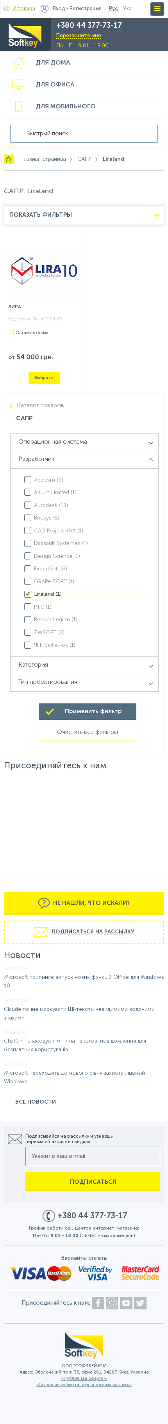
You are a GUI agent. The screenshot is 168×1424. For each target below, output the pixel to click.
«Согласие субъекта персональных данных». (84, 1385)
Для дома (53, 63)
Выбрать (44, 378)
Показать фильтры (40, 215)
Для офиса (55, 85)
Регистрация (86, 8)
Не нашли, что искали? (91, 903)
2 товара (24, 8)
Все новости (35, 1102)
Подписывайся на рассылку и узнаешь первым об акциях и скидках (69, 1139)
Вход (59, 8)
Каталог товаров (40, 406)
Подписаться (93, 1182)
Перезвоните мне (78, 35)
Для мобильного (66, 107)
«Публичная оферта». (84, 1379)
